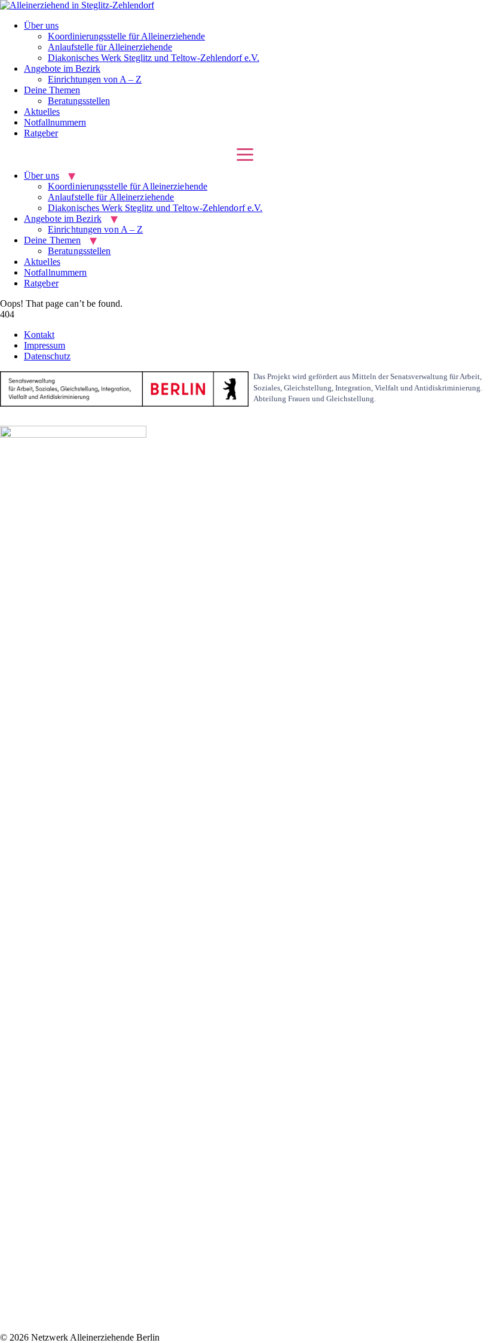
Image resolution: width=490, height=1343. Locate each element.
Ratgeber (41, 133)
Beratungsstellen (79, 101)
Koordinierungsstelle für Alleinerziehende (126, 36)
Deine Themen (52, 90)
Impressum (44, 345)
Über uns (41, 25)
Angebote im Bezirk (62, 68)
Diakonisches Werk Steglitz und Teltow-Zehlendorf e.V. (153, 58)
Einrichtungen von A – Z (95, 79)
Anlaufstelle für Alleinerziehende (110, 47)
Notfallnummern (55, 122)
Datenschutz (47, 356)
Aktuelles (42, 111)
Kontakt (39, 334)
